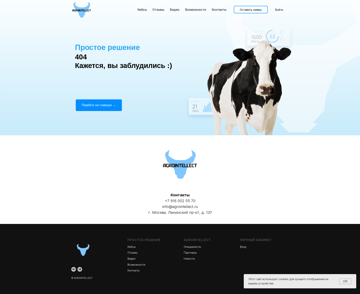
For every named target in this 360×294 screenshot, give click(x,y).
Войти (279, 9)
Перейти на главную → (99, 105)
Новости (189, 258)
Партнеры (190, 252)
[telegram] (79, 269)
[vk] (73, 269)
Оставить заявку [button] (251, 9)
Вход (243, 246)
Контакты (219, 9)
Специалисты (192, 246)
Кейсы (142, 9)
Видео (174, 9)
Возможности (195, 9)
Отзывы (158, 9)
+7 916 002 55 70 (180, 201)
